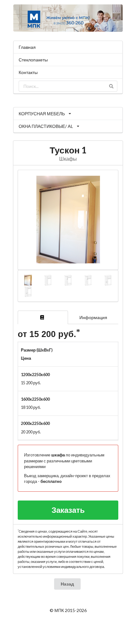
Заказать (68, 509)
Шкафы (68, 159)
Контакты (28, 72)
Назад (67, 584)
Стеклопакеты (33, 59)
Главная (27, 47)
